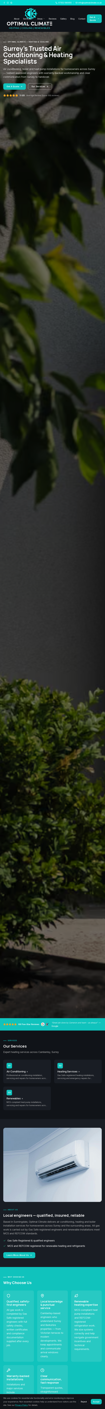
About (16, 19)
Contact (81, 19)
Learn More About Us (18, 1255)
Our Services (38, 86)
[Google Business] (11, 3)
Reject (84, 1401)
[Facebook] (4, 3)
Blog (72, 19)
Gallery (63, 19)
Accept (96, 1401)
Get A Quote (13, 86)
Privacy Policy (21, 1405)
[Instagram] (8, 3)
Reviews (52, 19)
